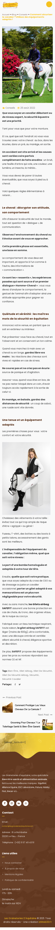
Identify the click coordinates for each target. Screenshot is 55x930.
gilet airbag (25, 670)
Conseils (10, 108)
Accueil (5, 14)
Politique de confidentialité (19, 880)
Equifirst (42, 783)
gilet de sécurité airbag (15, 675)
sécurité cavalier (11, 679)
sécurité (34, 675)
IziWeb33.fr (45, 922)
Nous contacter (13, 862)
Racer (10, 791)
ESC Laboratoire (26, 787)
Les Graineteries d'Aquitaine (20, 918)
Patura (38, 787)
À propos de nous (14, 868)
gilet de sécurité (42, 670)
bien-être (13, 670)
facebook (15, 684)
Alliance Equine (9, 787)
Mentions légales (14, 874)
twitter (19, 684)
